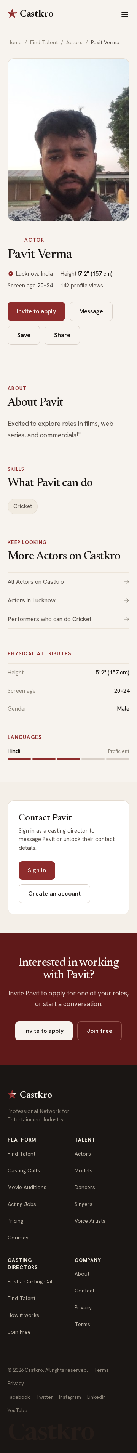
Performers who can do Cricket (49, 619)
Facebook (19, 1397)
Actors (74, 42)
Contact (84, 1290)
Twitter (44, 1397)
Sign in (37, 870)
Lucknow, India (34, 274)
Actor (34, 240)
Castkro (37, 14)
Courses (18, 1237)
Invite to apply (36, 311)
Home (15, 42)
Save (23, 335)
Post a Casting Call (31, 1281)
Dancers (85, 1187)
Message (91, 311)
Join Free (19, 1331)
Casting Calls (24, 1170)
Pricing (15, 1220)
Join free (99, 1031)
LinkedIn (96, 1397)
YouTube (17, 1410)
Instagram (70, 1397)
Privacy (83, 1307)
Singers (83, 1204)
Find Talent (44, 42)
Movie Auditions (27, 1187)
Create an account (54, 893)
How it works (23, 1315)
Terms (82, 1324)
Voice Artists (90, 1220)
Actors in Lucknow (32, 600)
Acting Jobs (22, 1204)
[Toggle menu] (124, 14)
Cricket (22, 506)
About (82, 1273)
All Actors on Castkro (36, 582)
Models (83, 1170)
